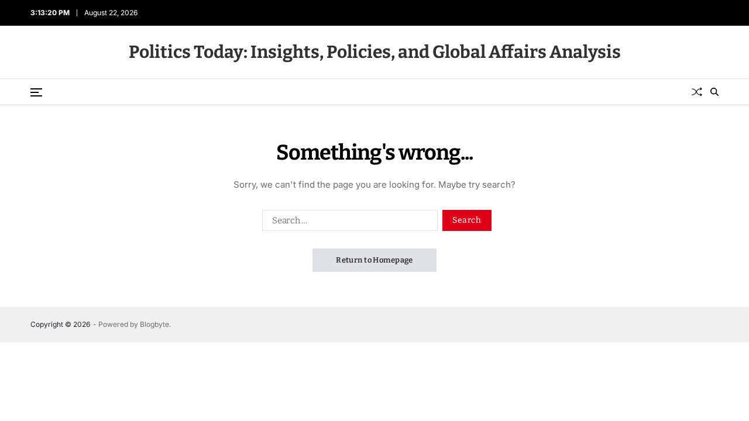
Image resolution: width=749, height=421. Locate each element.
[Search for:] (347, 223)
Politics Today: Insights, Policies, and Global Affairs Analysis (375, 52)
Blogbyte (154, 324)
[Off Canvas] (36, 92)
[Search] (714, 92)
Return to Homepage (374, 260)
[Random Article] (697, 92)
